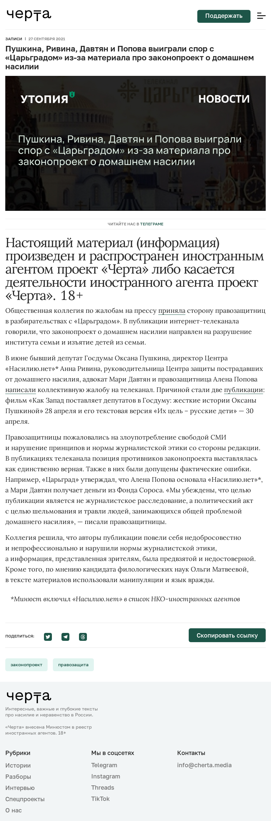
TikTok (100, 798)
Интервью (20, 787)
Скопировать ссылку (227, 635)
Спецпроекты (25, 799)
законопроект (26, 664)
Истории (18, 765)
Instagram (105, 776)
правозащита (73, 664)
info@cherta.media (204, 765)
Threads (102, 787)
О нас (13, 810)
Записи (13, 38)
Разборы (18, 776)
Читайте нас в (135, 223)
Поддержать (224, 15)
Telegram (104, 765)
